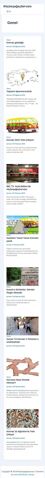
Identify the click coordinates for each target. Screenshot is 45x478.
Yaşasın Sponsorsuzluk (19, 91)
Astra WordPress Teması (24, 474)
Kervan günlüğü (15, 42)
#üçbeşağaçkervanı (17, 6)
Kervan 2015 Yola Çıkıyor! (20, 140)
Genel (8, 40)
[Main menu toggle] (8, 12)
